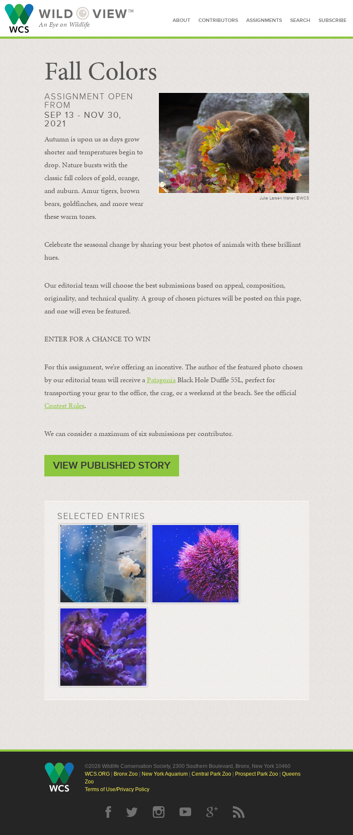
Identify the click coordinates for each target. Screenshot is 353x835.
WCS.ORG (97, 774)
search (300, 20)
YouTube (185, 812)
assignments (264, 20)
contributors (218, 20)
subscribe (333, 20)
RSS (239, 812)
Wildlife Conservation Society (19, 18)
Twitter (132, 812)
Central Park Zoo (211, 774)
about (181, 20)
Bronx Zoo (126, 774)
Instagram (158, 812)
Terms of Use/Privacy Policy (117, 789)
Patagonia (161, 380)
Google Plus (212, 812)
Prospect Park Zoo (256, 774)
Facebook (108, 812)
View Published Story (111, 465)
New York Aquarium (165, 774)
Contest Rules (64, 405)
